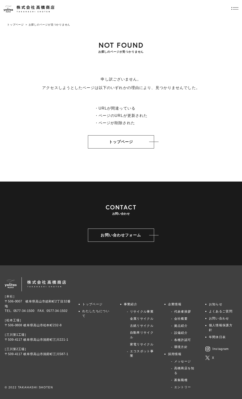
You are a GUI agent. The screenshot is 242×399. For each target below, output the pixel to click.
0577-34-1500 (24, 311)
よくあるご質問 (221, 311)
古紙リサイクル (142, 325)
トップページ (15, 24)
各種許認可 (182, 340)
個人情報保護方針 (221, 327)
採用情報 (175, 354)
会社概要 (181, 318)
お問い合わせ (219, 318)
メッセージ (182, 361)
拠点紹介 (181, 325)
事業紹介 (130, 304)
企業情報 (175, 304)
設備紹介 (181, 333)
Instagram (220, 349)
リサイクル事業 (142, 311)
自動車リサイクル (142, 335)
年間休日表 (217, 337)
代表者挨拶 (182, 311)
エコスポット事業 (142, 353)
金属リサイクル (142, 318)
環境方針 (181, 347)
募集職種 (181, 380)
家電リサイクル (142, 344)
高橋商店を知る (184, 370)
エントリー (182, 387)
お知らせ (215, 304)
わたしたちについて (95, 313)
